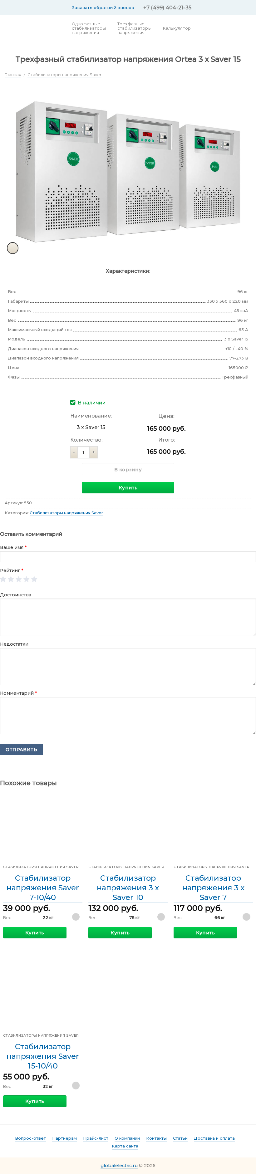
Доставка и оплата (214, 1138)
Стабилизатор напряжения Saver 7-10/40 (43, 887)
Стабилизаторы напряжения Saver (64, 74)
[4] (26, 580)
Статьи (180, 1138)
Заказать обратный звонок (103, 7)
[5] (34, 580)
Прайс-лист (95, 1138)
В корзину (128, 469)
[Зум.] (13, 248)
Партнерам (64, 1138)
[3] (19, 580)
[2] (11, 580)
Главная (13, 74)
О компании (127, 1138)
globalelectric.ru (119, 1165)
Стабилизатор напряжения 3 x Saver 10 (128, 887)
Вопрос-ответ (30, 1138)
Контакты (156, 1138)
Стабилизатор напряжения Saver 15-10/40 (43, 1056)
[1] (3, 580)
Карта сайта (125, 1145)
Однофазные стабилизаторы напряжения (89, 28)
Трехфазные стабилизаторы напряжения (134, 28)
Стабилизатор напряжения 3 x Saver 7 (213, 887)
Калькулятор (177, 28)
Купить (128, 488)
